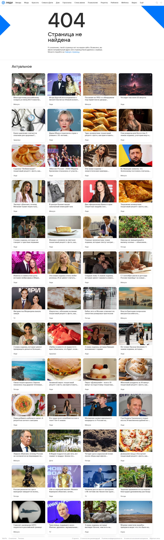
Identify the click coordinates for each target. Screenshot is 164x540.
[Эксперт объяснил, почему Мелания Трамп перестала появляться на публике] (28, 197)
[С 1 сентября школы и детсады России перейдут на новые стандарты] (135, 268)
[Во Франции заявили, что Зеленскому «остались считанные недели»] (135, 161)
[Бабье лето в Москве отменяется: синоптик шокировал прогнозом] (100, 303)
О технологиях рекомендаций (90, 538)
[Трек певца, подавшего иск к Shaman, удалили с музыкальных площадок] (64, 517)
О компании (12, 538)
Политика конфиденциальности (112, 538)
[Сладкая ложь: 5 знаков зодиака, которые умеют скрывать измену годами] (100, 268)
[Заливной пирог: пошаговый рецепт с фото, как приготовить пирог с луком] (64, 375)
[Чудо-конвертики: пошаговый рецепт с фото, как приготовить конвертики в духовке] (100, 125)
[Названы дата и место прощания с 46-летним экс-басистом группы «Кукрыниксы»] (100, 482)
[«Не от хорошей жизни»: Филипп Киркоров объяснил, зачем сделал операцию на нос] (64, 482)
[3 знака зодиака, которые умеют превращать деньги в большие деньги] (28, 339)
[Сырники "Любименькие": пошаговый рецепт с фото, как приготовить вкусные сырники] (28, 161)
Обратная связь (155, 538)
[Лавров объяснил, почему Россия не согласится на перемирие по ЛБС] (28, 446)
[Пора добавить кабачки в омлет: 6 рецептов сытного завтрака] (28, 410)
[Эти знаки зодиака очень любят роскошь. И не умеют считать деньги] (64, 268)
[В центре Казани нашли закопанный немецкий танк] (64, 197)
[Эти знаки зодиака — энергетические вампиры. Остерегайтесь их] (100, 161)
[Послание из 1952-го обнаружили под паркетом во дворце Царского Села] (100, 90)
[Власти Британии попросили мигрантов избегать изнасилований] (135, 303)
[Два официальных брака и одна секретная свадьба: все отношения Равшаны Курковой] (100, 197)
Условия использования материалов (136, 538)
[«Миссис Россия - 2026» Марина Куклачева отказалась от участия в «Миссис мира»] (64, 161)
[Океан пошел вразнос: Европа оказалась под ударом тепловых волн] (28, 375)
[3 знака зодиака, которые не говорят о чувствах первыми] (28, 232)
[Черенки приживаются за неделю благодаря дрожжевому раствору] (135, 482)
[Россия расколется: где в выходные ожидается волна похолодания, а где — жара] (28, 482)
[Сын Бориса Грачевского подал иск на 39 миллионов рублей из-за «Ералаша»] (135, 410)
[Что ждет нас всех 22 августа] (135, 90)
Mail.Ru (4, 538)
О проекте (75, 538)
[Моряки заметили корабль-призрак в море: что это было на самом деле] (135, 517)
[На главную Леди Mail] (9, 2)
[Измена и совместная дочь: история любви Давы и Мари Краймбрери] (28, 268)
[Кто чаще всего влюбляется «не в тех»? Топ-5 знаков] (64, 410)
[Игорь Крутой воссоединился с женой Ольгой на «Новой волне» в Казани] (64, 90)
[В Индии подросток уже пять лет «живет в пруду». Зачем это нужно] (64, 446)
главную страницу (72, 52)
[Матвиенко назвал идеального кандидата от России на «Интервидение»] (100, 410)
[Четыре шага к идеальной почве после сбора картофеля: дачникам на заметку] (100, 446)
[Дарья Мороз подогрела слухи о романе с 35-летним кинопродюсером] (64, 125)
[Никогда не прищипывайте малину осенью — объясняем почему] (135, 232)
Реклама (21, 538)
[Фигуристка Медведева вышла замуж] (28, 303)
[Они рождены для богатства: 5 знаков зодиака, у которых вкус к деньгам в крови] (135, 125)
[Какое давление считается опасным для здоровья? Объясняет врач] (28, 125)
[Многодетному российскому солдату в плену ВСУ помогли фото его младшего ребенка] (28, 90)
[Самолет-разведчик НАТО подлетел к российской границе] (28, 517)
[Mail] (3, 2)
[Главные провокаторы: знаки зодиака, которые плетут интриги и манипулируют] (100, 232)
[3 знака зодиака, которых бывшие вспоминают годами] (100, 339)
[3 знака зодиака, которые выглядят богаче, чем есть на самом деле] (100, 517)
